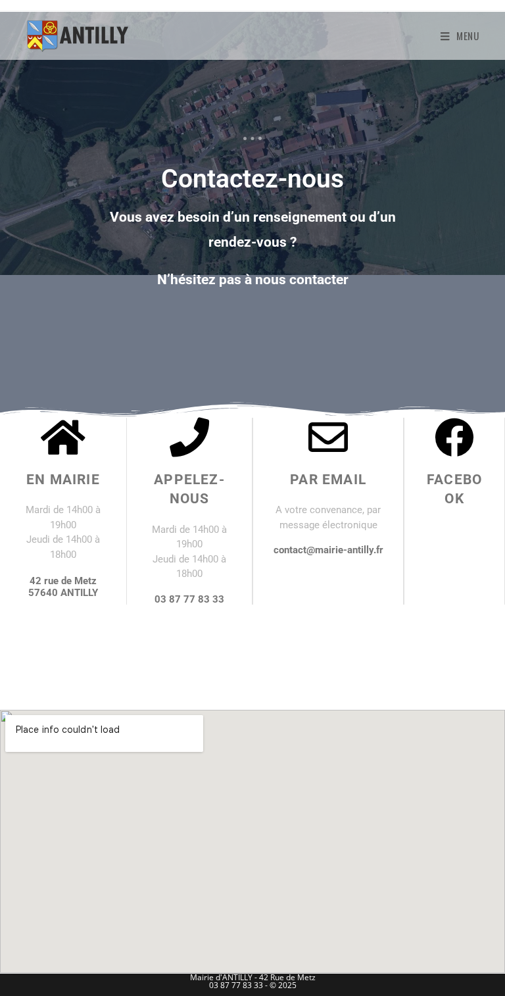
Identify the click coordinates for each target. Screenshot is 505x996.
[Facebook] (454, 437)
